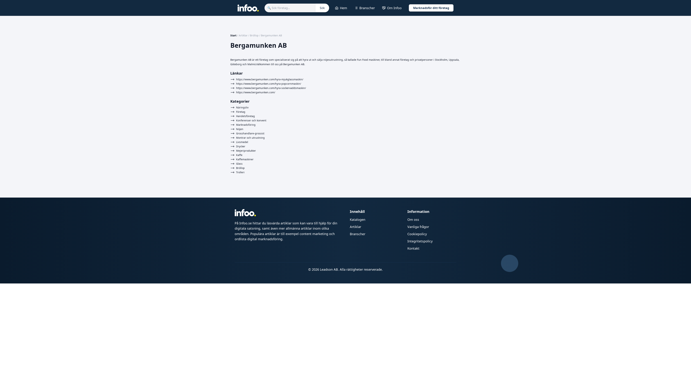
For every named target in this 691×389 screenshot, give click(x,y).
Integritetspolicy (420, 241)
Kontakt (413, 248)
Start (233, 35)
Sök (322, 8)
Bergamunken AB (271, 35)
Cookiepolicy (417, 234)
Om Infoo (394, 8)
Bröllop (254, 35)
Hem (343, 8)
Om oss (413, 219)
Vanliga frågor (418, 227)
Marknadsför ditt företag (431, 8)
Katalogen (357, 219)
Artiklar (243, 35)
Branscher (367, 8)
